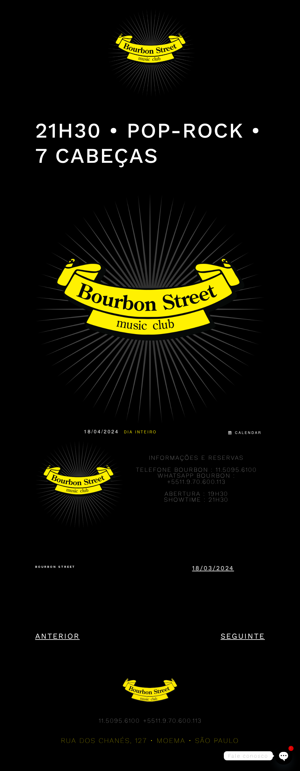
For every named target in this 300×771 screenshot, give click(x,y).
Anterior (57, 636)
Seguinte (243, 636)
